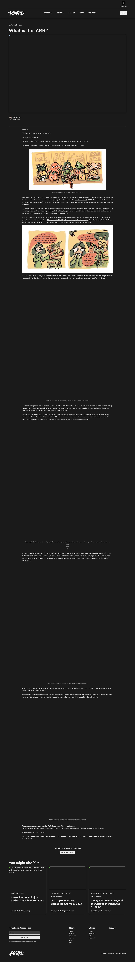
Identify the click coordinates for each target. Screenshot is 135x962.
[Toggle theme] (123, 3)
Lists (20, 25)
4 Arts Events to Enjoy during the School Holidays (27, 899)
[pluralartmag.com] (16, 13)
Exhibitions (71, 938)
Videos (70, 942)
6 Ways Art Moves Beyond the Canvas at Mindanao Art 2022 (107, 904)
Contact (72, 13)
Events (70, 940)
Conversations (72, 935)
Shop (123, 13)
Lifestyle (71, 937)
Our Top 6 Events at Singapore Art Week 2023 (66, 902)
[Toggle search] (115, 4)
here (83, 828)
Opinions (71, 931)
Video (82, 13)
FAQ (90, 935)
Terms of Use (92, 938)
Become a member (67, 852)
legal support (65, 211)
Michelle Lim (17, 117)
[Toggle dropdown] (51, 13)
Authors (90, 931)
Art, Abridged (13, 25)
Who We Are (91, 933)
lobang (67, 546)
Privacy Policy (92, 937)
